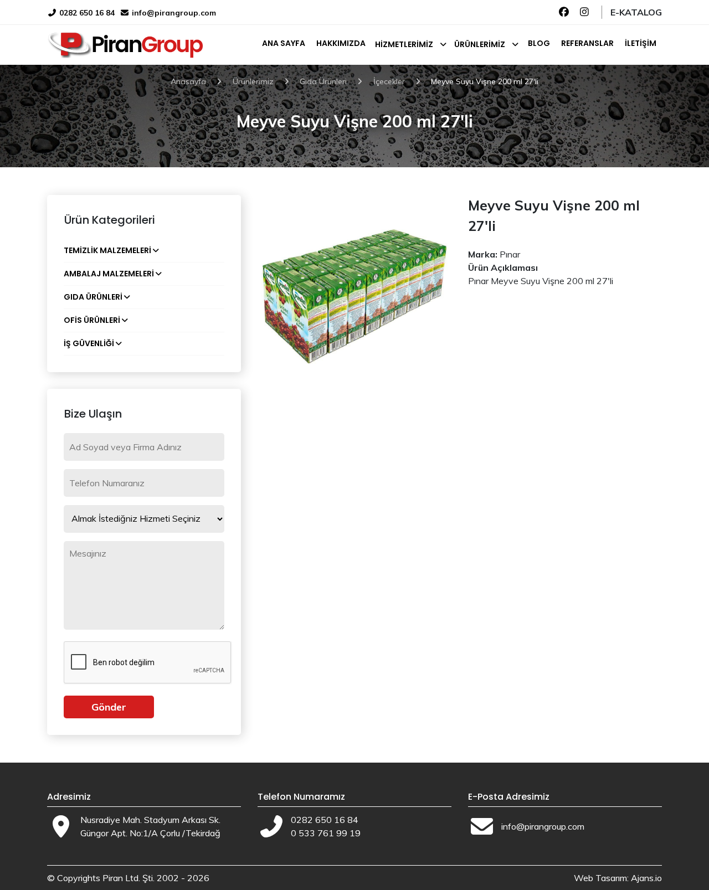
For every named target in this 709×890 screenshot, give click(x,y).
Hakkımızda (341, 43)
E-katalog (636, 12)
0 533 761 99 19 (326, 832)
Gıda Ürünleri (93, 296)
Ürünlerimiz (479, 44)
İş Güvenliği (89, 343)
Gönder (108, 707)
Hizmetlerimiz (404, 44)
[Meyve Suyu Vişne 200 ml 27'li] (354, 290)
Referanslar (587, 43)
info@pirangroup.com (174, 13)
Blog (539, 43)
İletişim (640, 43)
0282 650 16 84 (86, 13)
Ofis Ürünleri (92, 320)
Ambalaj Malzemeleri (109, 273)
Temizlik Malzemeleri (107, 250)
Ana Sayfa (283, 43)
